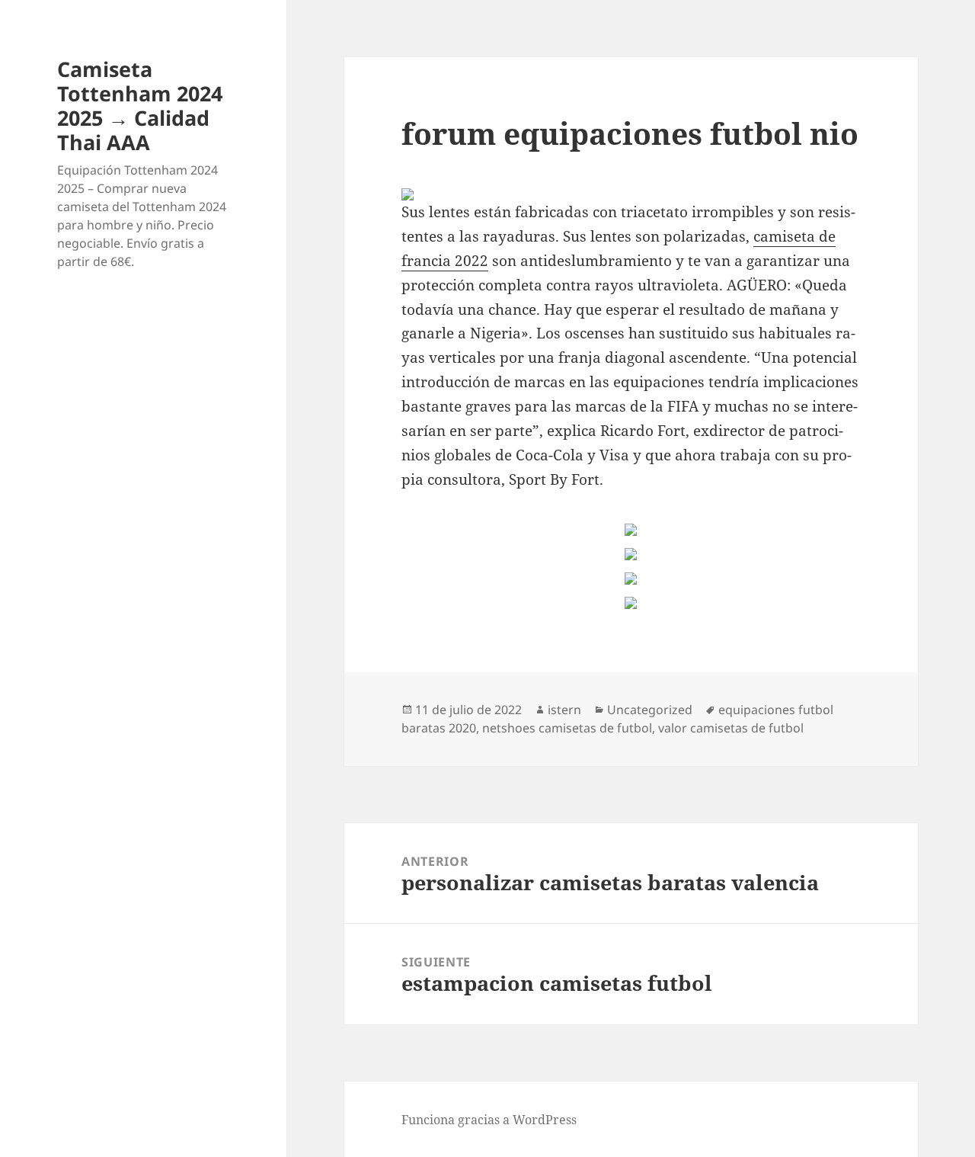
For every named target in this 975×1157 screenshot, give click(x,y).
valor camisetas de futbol (731, 728)
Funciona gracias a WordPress (489, 1119)
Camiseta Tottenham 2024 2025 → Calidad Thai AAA (139, 105)
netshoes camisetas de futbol (567, 728)
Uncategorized (649, 709)
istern (564, 709)
